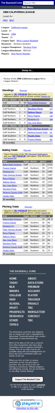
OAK (51, 119)
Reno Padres (34, 116)
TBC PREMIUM (20, 94)
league (26, 161)
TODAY (13, 282)
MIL (51, 109)
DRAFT (13, 307)
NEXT (11, 20)
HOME (13, 278)
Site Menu (27, 7)
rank (20, 100)
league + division (10, 100)
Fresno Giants (34, 139)
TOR (51, 132)
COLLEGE (15, 295)
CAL (51, 129)
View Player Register (20, 54)
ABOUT (32, 278)
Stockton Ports (30, 47)
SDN (51, 116)
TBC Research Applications (36, 154)
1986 (13, 34)
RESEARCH (16, 316)
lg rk (25, 100)
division (33, 161)
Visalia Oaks (34, 136)
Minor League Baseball (27, 40)
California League (19, 27)
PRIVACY (33, 303)
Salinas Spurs (35, 112)
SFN (51, 139)
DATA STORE (36, 282)
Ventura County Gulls (38, 132)
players (43, 161)
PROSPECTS (17, 312)
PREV (5, 20)
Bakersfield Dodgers (37, 103)
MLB (12, 286)
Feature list (45, 96)
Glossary (23, 90)
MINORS (14, 291)
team (30, 100)
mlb (51, 100)
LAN (51, 103)
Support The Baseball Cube (27, 379)
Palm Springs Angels (38, 129)
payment (41, 385)
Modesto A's (33, 119)
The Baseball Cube (11, 3)
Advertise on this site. (27, 408)
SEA (51, 112)
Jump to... (27, 70)
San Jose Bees (35, 123)
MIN (51, 136)
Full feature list (10, 158)
